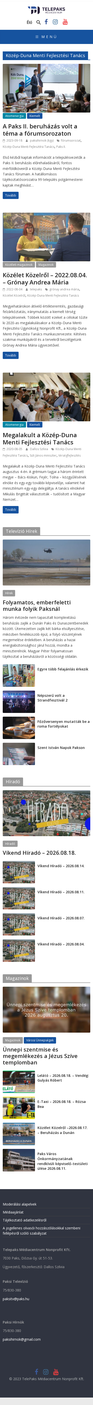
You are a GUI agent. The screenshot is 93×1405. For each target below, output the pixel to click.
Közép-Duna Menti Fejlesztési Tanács (28, 147)
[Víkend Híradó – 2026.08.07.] (19, 915)
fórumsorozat (71, 140)
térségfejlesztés (70, 455)
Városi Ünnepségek (40, 1040)
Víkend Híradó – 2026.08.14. (61, 865)
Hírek (9, 593)
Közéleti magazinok (18, 265)
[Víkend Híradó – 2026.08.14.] (19, 863)
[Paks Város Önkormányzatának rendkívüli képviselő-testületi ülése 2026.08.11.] (19, 1151)
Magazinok (46, 265)
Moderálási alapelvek (19, 1204)
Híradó (10, 844)
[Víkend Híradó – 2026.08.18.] (46, 792)
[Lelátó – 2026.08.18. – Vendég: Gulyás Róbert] (19, 1073)
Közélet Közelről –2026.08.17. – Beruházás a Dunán (62, 1130)
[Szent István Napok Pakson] (19, 745)
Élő (29, 22)
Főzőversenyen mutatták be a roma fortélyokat (63, 724)
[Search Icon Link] (38, 22)
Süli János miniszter (43, 455)
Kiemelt (35, 116)
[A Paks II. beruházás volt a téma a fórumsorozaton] (46, 67)
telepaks (36, 289)
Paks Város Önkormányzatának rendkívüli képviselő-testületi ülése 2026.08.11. (62, 1161)
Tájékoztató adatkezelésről (24, 1220)
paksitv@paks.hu (16, 1298)
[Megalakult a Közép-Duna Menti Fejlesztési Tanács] (46, 375)
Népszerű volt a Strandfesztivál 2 (52, 698)
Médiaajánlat (13, 1212)
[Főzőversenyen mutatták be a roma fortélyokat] (19, 719)
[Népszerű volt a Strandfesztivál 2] (19, 693)
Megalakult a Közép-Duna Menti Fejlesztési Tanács (40, 438)
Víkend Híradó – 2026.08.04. (61, 944)
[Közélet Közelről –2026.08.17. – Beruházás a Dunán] (19, 1125)
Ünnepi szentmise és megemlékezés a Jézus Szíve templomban (40, 1056)
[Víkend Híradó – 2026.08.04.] (19, 941)
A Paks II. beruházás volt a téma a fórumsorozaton (40, 129)
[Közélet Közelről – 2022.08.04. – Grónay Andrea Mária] (46, 215)
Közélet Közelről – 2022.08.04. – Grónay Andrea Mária (45, 278)
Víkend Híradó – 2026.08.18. (39, 852)
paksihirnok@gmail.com (22, 1339)
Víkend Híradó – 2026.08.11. (61, 892)
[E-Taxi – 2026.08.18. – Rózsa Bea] (19, 1099)
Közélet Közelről (14, 295)
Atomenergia (14, 116)
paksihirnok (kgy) (42, 140)
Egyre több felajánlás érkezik (62, 669)
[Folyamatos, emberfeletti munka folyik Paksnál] (46, 542)
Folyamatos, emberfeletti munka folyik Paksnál (37, 605)
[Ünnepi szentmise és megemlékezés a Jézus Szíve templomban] (46, 989)
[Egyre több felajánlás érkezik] (19, 666)
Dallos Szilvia (39, 449)
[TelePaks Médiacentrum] (46, 8)
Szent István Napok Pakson (61, 747)
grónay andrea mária (64, 289)
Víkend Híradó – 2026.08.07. (61, 918)
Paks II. (61, 147)
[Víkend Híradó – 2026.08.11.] (19, 889)
